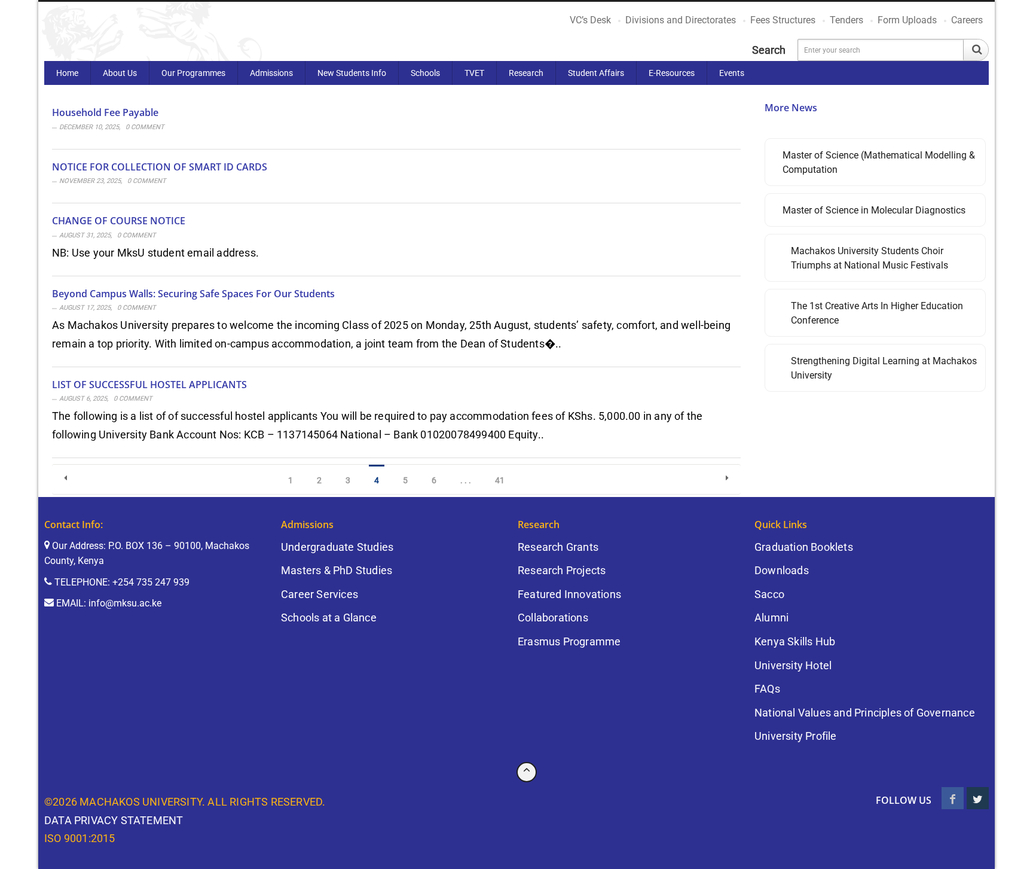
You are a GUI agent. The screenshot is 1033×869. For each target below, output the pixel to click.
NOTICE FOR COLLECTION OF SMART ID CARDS (159, 166)
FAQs (767, 688)
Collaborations (553, 617)
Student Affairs (596, 73)
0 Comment (145, 127)
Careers (967, 20)
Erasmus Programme (569, 641)
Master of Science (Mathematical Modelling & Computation (879, 162)
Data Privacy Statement (113, 820)
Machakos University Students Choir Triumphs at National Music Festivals (869, 258)
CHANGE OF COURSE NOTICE (118, 220)
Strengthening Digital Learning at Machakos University (884, 368)
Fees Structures (782, 20)
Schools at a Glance (329, 617)
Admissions (271, 73)
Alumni (771, 617)
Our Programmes (193, 73)
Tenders (846, 20)
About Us (120, 73)
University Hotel (793, 665)
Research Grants (558, 547)
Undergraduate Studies (337, 547)
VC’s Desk (590, 20)
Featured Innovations (569, 594)
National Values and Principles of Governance (864, 712)
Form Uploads (907, 20)
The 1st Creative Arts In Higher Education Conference (877, 313)
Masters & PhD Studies (336, 570)
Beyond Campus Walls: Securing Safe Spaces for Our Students (193, 293)
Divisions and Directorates (680, 20)
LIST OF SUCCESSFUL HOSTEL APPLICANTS (149, 384)
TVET (474, 73)
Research (526, 73)
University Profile (795, 736)
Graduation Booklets (803, 547)
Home (67, 73)
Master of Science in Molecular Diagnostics (874, 210)
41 (500, 480)
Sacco (769, 594)
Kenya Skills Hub (794, 641)
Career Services (319, 594)
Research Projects (562, 570)
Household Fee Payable (105, 112)
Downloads (781, 570)
